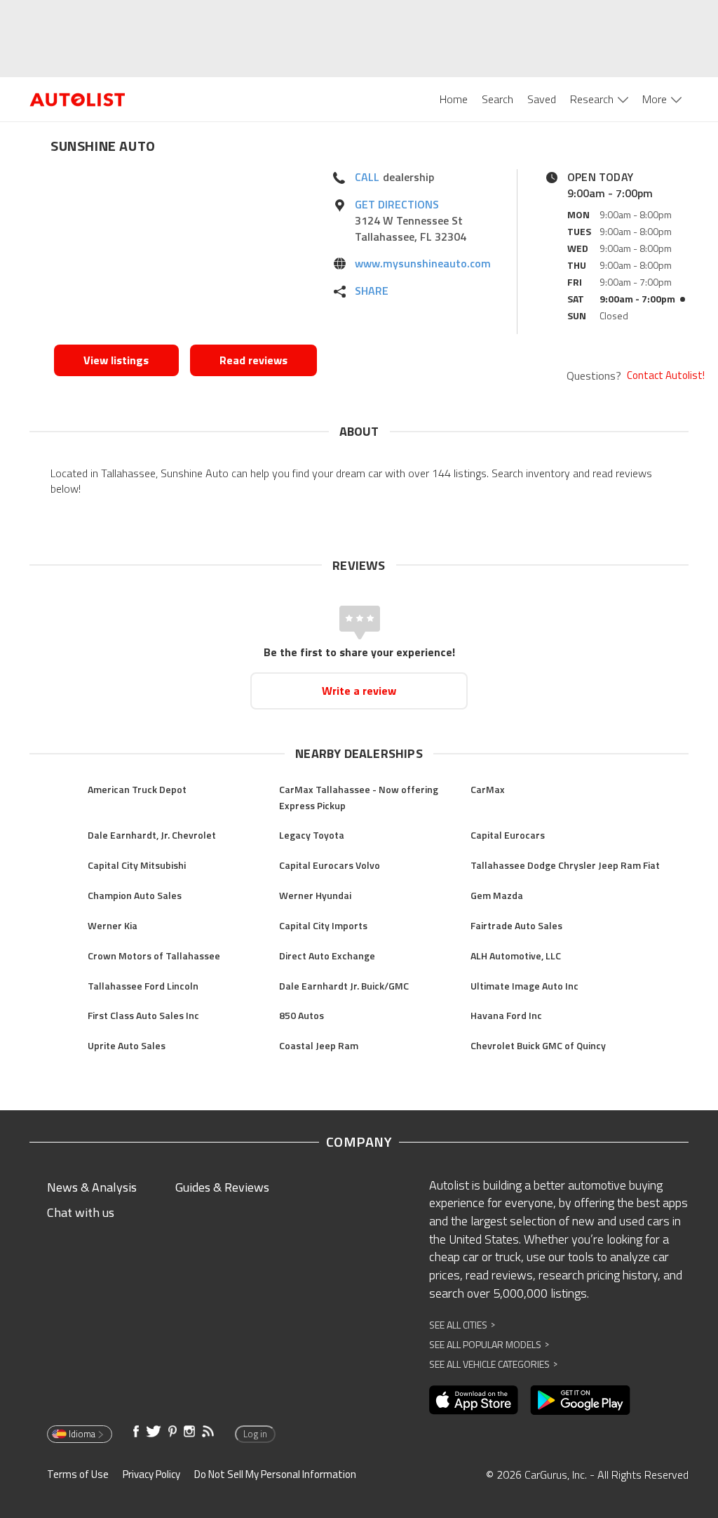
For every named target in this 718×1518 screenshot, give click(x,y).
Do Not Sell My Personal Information (275, 1474)
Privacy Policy (151, 1474)
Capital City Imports (323, 925)
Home (454, 99)
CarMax (487, 789)
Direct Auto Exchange (327, 955)
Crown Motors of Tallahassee (154, 955)
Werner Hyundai (315, 895)
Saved (541, 99)
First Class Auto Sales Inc (143, 1015)
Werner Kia (112, 925)
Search (497, 99)
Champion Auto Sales (135, 895)
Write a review (359, 690)
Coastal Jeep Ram (318, 1045)
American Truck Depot (137, 789)
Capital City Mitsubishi (137, 865)
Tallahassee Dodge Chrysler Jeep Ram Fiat (565, 865)
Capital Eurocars (507, 834)
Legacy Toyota (311, 834)
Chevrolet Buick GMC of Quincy (538, 1045)
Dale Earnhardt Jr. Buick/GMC (344, 985)
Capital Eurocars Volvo (329, 865)
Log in (255, 1434)
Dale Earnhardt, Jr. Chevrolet (152, 834)
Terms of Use (78, 1474)
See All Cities (462, 1324)
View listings (116, 360)
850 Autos (301, 1015)
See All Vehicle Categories (493, 1364)
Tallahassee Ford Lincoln (143, 985)
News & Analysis (92, 1187)
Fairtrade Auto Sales (516, 925)
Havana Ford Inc (506, 1015)
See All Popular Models (489, 1344)
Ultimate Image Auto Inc (524, 985)
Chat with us (80, 1212)
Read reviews (253, 360)
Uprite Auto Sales (126, 1045)
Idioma (82, 1434)
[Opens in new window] (185, 253)
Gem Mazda (496, 895)
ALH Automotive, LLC (515, 955)
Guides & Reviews (222, 1187)
